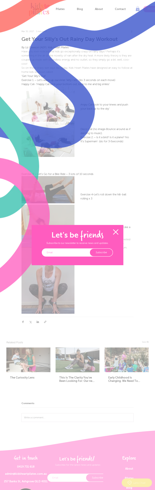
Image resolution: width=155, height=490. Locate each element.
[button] (115, 232)
